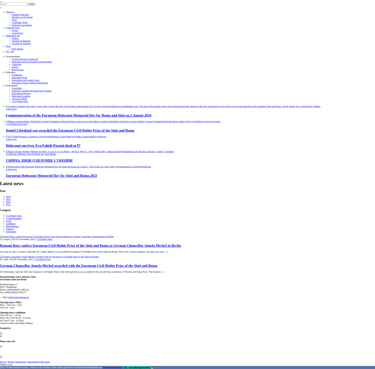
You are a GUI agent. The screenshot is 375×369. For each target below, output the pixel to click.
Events (15, 30)
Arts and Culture (19, 99)
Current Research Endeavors (25, 59)
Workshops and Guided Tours (25, 80)
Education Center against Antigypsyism (30, 83)
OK (125, 367)
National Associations (22, 25)
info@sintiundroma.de (18, 297)
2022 (8, 202)
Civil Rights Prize (20, 101)
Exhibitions (17, 75)
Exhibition (11, 223)
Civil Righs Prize (14, 216)
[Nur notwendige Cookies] (152, 368)
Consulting (17, 88)
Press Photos (17, 49)
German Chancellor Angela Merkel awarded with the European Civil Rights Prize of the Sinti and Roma (78, 266)
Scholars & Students (21, 41)
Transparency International (27, 362)
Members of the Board (22, 17)
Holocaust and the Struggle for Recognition (32, 62)
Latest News (17, 33)
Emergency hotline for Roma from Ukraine (32, 91)
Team (14, 20)
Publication (11, 231)
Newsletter (45, 362)
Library (15, 67)
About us (10, 12)
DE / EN (10, 51)
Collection (16, 64)
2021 (8, 204)
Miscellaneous (12, 226)
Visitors (15, 38)
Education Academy (21, 96)
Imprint (11, 362)
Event (8, 221)
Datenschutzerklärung (113, 367)
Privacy (3, 362)
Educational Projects (21, 93)
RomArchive (18, 69)
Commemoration (13, 218)
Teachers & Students (21, 43)
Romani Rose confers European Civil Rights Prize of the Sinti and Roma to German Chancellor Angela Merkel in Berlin (90, 245)
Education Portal (19, 77)
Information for (13, 35)
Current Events (13, 28)
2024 (8, 196)
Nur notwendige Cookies (139, 367)
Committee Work (20, 22)
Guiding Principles (20, 14)
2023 (8, 199)
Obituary (10, 229)
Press (8, 46)
